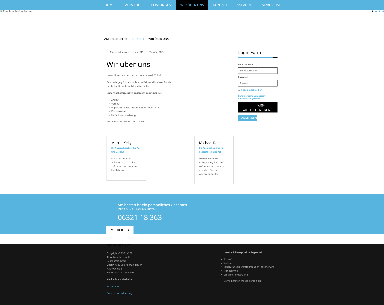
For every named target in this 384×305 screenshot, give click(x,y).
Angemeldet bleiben (251, 89)
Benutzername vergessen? (252, 95)
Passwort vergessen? (249, 98)
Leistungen (161, 5)
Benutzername (245, 64)
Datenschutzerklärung (119, 293)
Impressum (270, 5)
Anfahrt (244, 5)
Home (109, 5)
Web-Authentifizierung (258, 107)
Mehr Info (120, 229)
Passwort (243, 77)
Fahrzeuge (132, 5)
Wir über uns (192, 5)
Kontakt (220, 5)
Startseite (137, 39)
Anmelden (249, 118)
